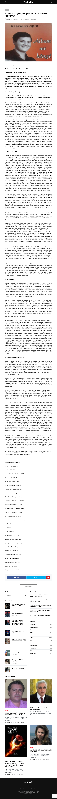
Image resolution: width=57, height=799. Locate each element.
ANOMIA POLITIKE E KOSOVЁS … (17, 660)
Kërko (26, 595)
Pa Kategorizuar (33, 645)
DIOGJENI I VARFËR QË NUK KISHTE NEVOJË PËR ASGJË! (19, 640)
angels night (32, 600)
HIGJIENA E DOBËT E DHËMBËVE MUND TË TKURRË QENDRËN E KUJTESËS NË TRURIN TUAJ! (19, 622)
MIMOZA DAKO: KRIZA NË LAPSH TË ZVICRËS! (41, 751)
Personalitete (33, 648)
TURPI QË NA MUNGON (18, 668)
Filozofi (31, 629)
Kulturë (31, 637)
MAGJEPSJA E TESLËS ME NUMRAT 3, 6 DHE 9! (18, 604)
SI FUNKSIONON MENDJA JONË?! (18, 631)
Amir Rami (31, 796)
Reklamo (31, 786)
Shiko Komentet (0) (28, 586)
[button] (5, 2)
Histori (31, 632)
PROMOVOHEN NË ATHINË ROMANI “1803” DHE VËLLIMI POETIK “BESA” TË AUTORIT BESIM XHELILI (14, 764)
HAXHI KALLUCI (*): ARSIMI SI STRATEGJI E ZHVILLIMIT (15, 714)
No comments (33, 19)
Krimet (31, 635)
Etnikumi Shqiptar (34, 627)
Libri (31, 640)
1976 (39, 131)
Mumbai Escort (33, 610)
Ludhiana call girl (33, 605)
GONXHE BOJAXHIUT (17, 652)
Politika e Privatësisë (38, 786)
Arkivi (15, 786)
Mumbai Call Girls (33, 594)
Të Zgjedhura (33, 653)
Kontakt (25, 786)
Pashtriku (28, 2)
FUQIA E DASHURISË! (17, 613)
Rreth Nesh (20, 786)
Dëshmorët (32, 624)
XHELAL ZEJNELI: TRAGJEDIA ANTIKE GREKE (39, 708)
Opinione (32, 642)
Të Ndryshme (33, 650)
